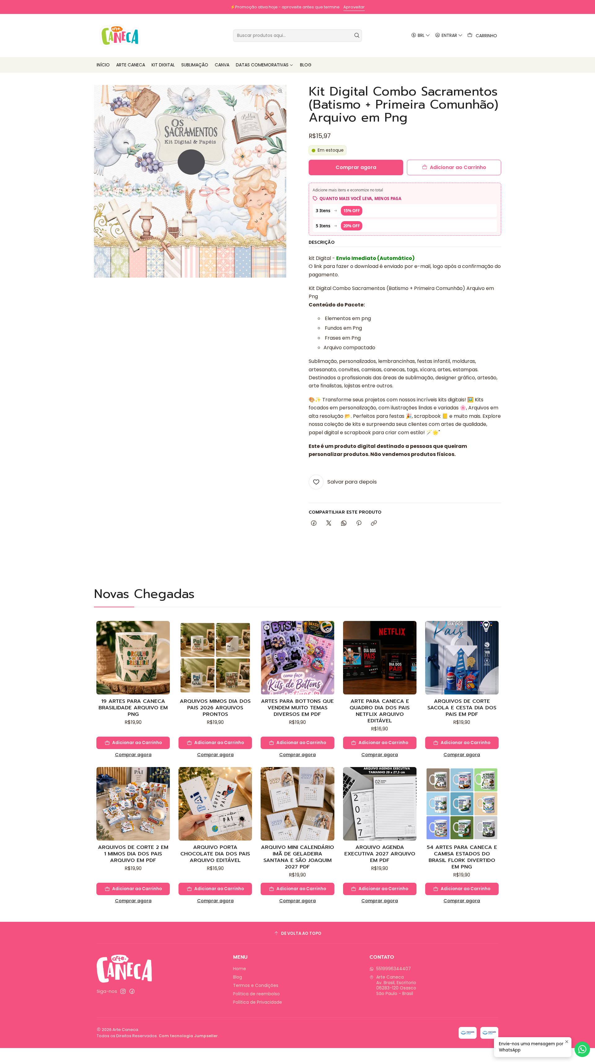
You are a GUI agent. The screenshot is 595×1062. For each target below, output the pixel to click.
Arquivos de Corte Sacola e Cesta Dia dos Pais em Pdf (461, 708)
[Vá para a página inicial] (120, 35)
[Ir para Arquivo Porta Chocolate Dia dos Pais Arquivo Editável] (215, 804)
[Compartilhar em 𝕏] (329, 523)
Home (239, 969)
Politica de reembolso (256, 994)
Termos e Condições (255, 985)
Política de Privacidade (257, 1002)
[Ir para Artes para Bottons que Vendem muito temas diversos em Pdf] (297, 657)
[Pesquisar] (356, 35)
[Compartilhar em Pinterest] (359, 523)
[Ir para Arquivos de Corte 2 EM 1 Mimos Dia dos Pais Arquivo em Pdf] (133, 804)
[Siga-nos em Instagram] (123, 991)
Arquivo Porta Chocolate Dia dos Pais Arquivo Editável (215, 854)
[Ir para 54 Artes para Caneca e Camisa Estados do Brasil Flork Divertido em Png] (462, 804)
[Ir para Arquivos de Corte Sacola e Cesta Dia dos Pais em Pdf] (462, 657)
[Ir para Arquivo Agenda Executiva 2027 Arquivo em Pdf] (379, 804)
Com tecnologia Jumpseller (188, 1035)
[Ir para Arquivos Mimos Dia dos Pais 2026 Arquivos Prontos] (215, 657)
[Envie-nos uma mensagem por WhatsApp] (582, 1049)
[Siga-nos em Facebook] (132, 991)
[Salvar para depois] (165, 649)
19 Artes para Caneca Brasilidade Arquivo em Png (133, 708)
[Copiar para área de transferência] (374, 523)
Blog (237, 977)
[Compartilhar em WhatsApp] (344, 523)
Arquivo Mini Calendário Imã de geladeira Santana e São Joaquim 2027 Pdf (297, 857)
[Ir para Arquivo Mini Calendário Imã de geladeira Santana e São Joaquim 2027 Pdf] (297, 804)
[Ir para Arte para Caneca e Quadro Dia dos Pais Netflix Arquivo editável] (379, 657)
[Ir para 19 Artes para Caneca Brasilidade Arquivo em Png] (133, 657)
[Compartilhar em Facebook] (314, 523)
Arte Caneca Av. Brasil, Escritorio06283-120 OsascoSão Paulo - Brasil (396, 985)
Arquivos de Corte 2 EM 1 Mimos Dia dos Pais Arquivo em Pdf (133, 854)
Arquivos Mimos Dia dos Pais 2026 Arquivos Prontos (215, 708)
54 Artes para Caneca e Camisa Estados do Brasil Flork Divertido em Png (462, 857)
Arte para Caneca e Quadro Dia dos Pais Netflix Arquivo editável (380, 711)
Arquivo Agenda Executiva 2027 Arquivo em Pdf (379, 854)
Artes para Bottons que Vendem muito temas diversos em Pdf (297, 708)
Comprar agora (133, 755)
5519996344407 (393, 969)
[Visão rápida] (165, 664)
